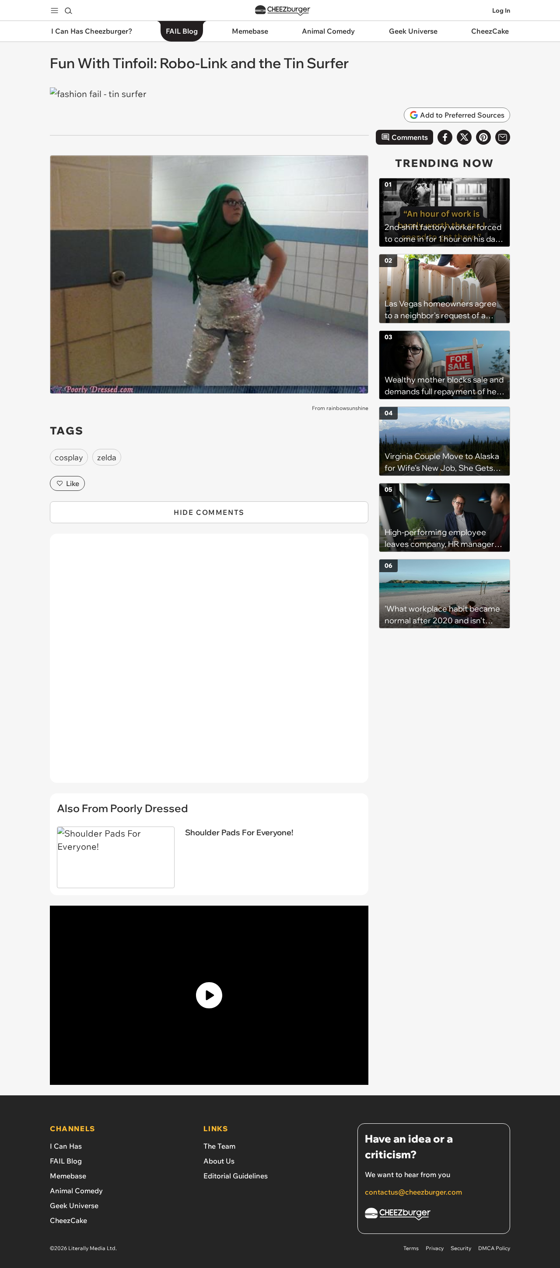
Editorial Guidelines (235, 1175)
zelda (106, 457)
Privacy (435, 1248)
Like (72, 483)
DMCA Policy (494, 1248)
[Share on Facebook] (445, 137)
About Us (218, 1161)
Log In (501, 10)
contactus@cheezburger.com (413, 1192)
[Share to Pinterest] (483, 137)
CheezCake (68, 1220)
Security (461, 1248)
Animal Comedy (76, 1190)
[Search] (68, 10)
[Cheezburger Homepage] (282, 10)
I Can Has (66, 1146)
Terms (411, 1248)
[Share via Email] (502, 137)
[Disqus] (209, 663)
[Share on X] (464, 137)
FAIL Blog (66, 1161)
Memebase (68, 1175)
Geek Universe (74, 1205)
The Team (219, 1146)
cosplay (69, 457)
